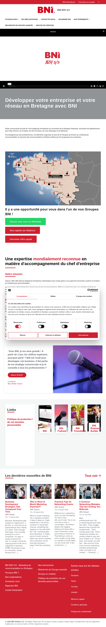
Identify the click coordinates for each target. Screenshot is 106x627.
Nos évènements (81, 19)
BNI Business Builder (94, 428)
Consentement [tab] (22, 296)
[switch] (41, 326)
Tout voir (92, 475)
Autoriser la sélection (53, 335)
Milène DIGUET (17, 375)
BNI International (69, 2)
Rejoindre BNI (64, 19)
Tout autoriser (83, 335)
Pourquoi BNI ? (11, 19)
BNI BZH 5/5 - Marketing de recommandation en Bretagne (19, 567)
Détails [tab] (53, 296)
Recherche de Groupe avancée (19, 25)
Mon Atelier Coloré (15, 384)
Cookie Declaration (13, 589)
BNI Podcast (62, 430)
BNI (45, 431)
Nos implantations (29, 19)
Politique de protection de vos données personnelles (19, 422)
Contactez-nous (48, 19)
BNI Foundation (78, 430)
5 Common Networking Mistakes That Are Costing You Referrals (89, 505)
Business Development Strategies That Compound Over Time (13, 506)
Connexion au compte (86, 2)
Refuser (23, 335)
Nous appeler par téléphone (22, 230)
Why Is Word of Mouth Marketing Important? (38, 504)
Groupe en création (45, 25)
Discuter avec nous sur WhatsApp (25, 221)
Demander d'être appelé (21, 239)
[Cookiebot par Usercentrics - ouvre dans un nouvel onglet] (89, 290)
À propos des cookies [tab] (84, 296)
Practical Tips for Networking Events (64, 502)
